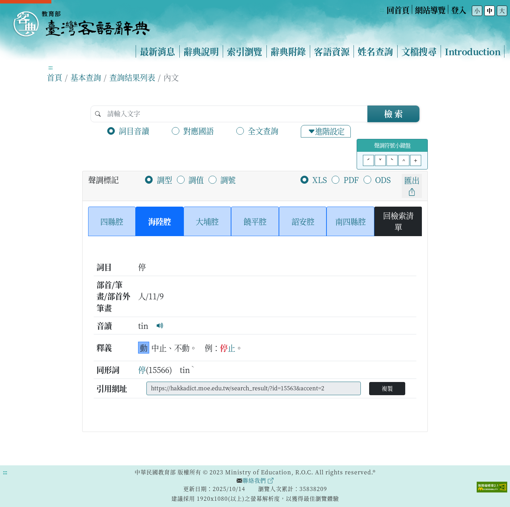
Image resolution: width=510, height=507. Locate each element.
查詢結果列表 (132, 77)
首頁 (54, 77)
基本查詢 (85, 77)
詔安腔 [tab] (302, 221)
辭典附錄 (288, 51)
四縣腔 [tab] (111, 221)
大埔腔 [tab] (207, 221)
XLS (319, 179)
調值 (196, 179)
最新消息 (157, 51)
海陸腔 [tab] (159, 221)
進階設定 (329, 130)
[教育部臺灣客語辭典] (81, 21)
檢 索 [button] (393, 113)
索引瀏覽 (244, 51)
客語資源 (331, 51)
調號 (228, 179)
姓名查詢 (375, 51)
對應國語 (198, 130)
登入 (458, 10)
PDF (351, 179)
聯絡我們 (255, 480)
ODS (383, 179)
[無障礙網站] (492, 486)
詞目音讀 (134, 130)
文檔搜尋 (419, 51)
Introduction (472, 51)
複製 (387, 388)
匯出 (411, 179)
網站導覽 (430, 10)
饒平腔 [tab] (255, 221)
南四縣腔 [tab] (350, 221)
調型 (164, 179)
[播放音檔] (160, 325)
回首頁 (397, 10)
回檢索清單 (398, 221)
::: (382, 10)
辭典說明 (201, 51)
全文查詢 (263, 130)
